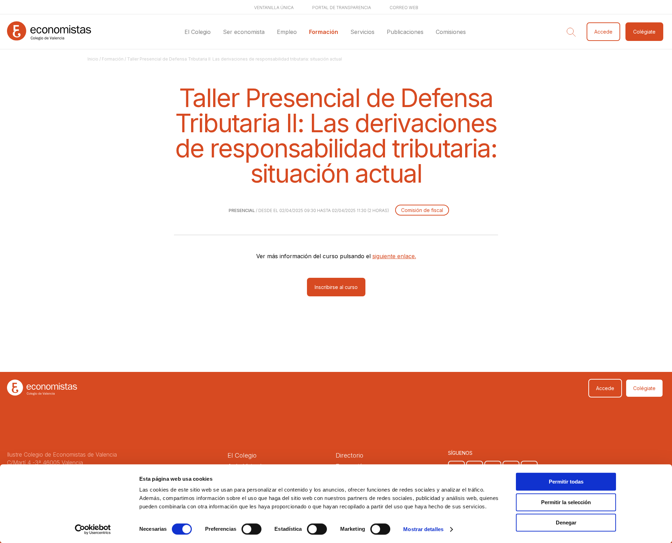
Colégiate (644, 32)
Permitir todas (566, 482)
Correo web (404, 7)
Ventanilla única (274, 7)
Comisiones (451, 31)
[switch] (251, 529)
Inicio (93, 59)
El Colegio (197, 31)
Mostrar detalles (423, 529)
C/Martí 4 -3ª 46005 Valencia (45, 462)
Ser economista (244, 31)
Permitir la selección (566, 502)
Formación (323, 31)
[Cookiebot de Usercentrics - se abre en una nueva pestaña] (93, 529)
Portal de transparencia (341, 7)
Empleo (287, 31)
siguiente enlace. (394, 256)
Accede (603, 32)
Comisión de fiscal (422, 210)
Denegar (566, 523)
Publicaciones (405, 31)
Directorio (349, 455)
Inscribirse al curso (336, 287)
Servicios (362, 31)
